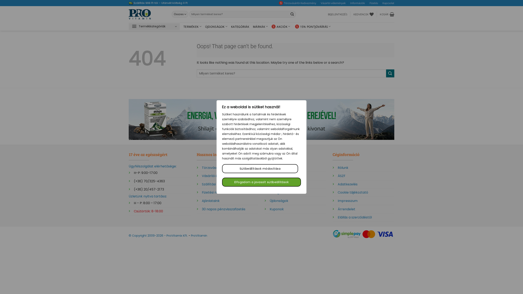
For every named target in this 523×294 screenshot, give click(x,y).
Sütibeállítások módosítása (260, 169)
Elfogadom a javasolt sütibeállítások (261, 182)
